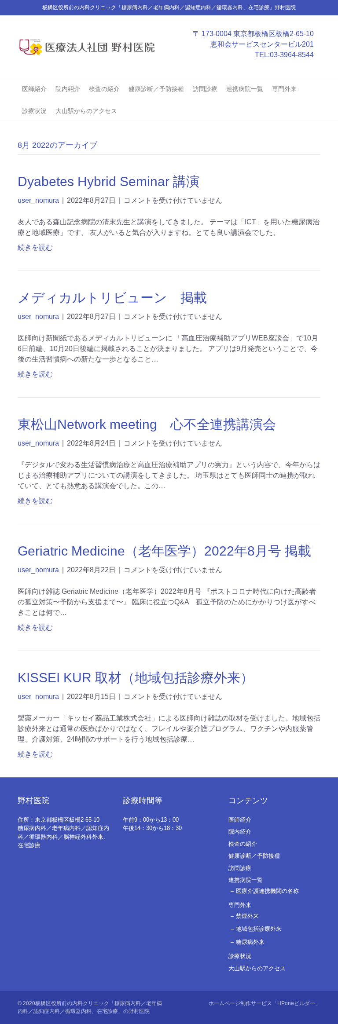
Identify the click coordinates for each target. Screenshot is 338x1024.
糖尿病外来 (250, 942)
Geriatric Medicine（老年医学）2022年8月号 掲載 (164, 551)
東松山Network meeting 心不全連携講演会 (147, 424)
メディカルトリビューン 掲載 (112, 297)
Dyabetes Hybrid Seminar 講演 (108, 181)
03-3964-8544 (292, 55)
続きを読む (35, 247)
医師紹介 (34, 88)
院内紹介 (67, 88)
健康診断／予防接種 (156, 88)
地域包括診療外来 (259, 928)
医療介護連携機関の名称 (267, 891)
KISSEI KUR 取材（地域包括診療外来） (136, 677)
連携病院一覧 (244, 88)
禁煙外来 (247, 916)
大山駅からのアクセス (86, 110)
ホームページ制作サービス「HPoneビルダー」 (264, 1003)
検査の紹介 (104, 88)
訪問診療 (205, 88)
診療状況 (34, 110)
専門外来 (284, 88)
